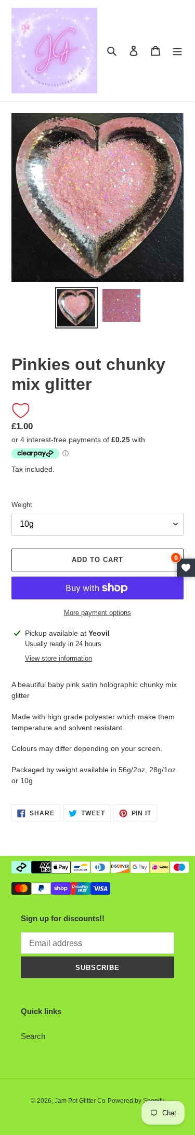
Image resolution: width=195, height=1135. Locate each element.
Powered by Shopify (136, 1100)
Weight (21, 505)
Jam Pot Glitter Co (80, 1100)
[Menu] (177, 50)
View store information (58, 658)
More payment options (97, 613)
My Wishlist (186, 567)
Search (33, 1036)
